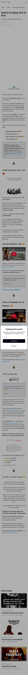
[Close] (25, 328)
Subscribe (14, 341)
